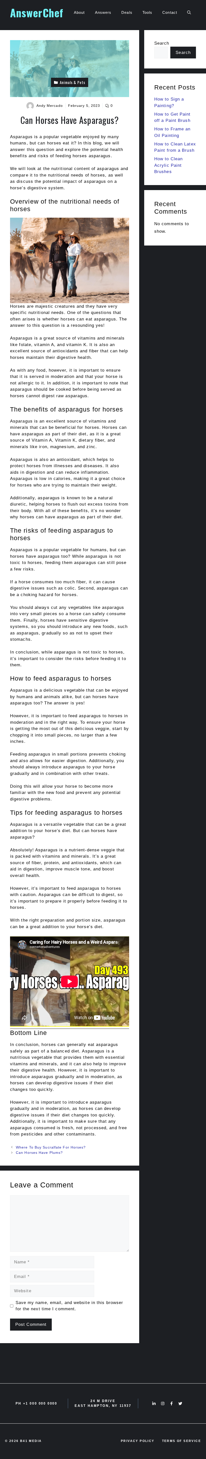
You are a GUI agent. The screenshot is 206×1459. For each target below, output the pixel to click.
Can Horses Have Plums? (39, 1153)
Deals (126, 12)
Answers (103, 12)
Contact (169, 12)
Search (161, 43)
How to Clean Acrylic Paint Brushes (168, 165)
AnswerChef (36, 12)
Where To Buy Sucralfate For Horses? (51, 1147)
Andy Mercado (49, 106)
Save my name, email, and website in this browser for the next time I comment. (69, 1306)
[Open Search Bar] (189, 12)
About (79, 12)
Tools (147, 12)
